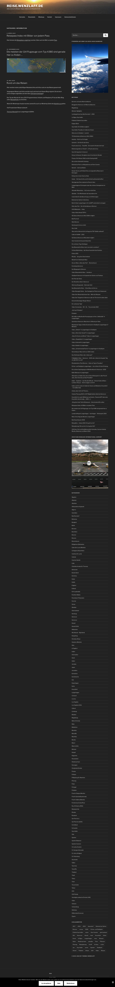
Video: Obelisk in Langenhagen (80, 345)
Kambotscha (75, 676)
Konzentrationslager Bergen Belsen (81, 300)
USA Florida (75, 894)
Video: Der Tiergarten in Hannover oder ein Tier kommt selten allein (90, 297)
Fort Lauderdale (76, 591)
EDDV (86, 929)
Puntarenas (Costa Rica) (78, 802)
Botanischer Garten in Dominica (80, 200)
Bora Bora (74, 531)
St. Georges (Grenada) (78, 850)
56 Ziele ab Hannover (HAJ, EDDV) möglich (83, 215)
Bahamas (74, 519)
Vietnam (74, 903)
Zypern (74, 916)
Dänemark (74, 569)
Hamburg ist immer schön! (79, 225)
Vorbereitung (75, 907)
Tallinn (73, 862)
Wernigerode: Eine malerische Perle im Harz (83, 182)
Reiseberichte (75, 809)
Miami (73, 743)
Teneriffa (74, 869)
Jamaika (74, 664)
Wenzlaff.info (14, 99)
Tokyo (73, 878)
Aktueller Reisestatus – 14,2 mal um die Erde (84, 190)
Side (73, 834)
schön (102, 944)
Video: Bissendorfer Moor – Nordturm (82, 272)
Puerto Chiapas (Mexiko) (78, 793)
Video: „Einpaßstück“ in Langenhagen (82, 339)
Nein (58, 983)
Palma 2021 (75, 253)
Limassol (74, 695)
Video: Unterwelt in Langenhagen (80, 342)
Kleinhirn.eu (57, 103)
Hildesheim (75, 629)
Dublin (73, 582)
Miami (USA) (75, 746)
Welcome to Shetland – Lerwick (80, 133)
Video (73, 900)
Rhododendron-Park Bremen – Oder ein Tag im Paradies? (87, 363)
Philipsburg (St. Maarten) (78, 777)
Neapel (74, 752)
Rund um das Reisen (17, 83)
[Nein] (113, 982)
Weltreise (74, 910)
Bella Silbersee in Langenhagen (80, 372)
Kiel (73, 680)
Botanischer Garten (101, 926)
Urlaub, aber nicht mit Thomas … (80, 391)
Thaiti (73, 875)
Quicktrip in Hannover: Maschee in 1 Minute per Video (86, 321)
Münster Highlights (77, 111)
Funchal (74, 601)
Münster (74, 749)
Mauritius (74, 736)
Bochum (74, 528)
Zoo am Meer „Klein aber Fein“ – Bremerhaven (84, 263)
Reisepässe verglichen (24, 40)
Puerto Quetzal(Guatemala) (79, 796)
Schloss (96, 944)
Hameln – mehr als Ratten (79, 167)
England (74, 585)
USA (73, 891)
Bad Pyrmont (75, 218)
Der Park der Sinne (77, 278)
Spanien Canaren (76, 844)
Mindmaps (41, 17)
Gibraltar (74, 607)
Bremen (74, 535)
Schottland (75, 825)
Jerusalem (74, 670)
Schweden (74, 828)
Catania (74, 557)
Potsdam (74, 313)
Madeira (74, 714)
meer (95, 938)
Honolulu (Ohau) (76, 639)
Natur (74, 941)
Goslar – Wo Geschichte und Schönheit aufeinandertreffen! (87, 179)
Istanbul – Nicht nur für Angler (80, 139)
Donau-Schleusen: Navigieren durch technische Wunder (87, 155)
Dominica (74, 576)
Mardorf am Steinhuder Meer (79, 259)
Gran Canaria (94, 932)
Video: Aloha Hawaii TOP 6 (79, 212)
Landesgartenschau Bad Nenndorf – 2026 (83, 114)
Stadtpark (99, 947)
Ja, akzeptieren (46, 983)
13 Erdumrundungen (37, 93)
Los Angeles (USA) (77, 705)
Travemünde (75, 885)
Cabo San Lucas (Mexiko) (78, 547)
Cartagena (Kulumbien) (78, 550)
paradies (90, 941)
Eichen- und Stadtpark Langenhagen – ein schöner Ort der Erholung (90, 366)
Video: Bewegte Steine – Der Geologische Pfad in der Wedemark (89, 291)
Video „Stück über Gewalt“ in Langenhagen (83, 333)
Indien (73, 651)
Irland (73, 658)
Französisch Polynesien (78, 598)
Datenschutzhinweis (70, 17)
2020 (84, 926)
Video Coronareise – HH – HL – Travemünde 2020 (85, 307)
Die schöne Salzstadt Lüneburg (80, 161)
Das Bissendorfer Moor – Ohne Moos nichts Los (84, 288)
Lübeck (74, 708)
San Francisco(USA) (77, 821)
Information (75, 654)
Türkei (73, 888)
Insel (91, 935)
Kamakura (74, 673)
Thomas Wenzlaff (12, 112)
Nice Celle (74, 228)
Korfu (73, 686)
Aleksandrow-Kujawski (78, 506)
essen (86, 932)
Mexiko (74, 740)
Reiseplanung (83, 944)
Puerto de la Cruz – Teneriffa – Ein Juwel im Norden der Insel (88, 145)
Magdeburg (75, 107)
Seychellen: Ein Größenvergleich (80, 126)
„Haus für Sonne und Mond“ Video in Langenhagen (85, 336)
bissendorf (91, 926)
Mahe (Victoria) (76, 721)
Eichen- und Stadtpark (97, 929)
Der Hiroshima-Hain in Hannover (80, 281)
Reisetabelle (31, 17)
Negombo (74, 755)
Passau (74, 771)
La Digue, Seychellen (77, 117)
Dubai (73, 579)
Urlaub (87, 950)
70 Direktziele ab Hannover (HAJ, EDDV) (82, 136)
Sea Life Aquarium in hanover (80, 152)
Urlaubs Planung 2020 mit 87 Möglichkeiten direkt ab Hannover (89, 394)
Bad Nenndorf (75, 516)
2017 (74, 926)
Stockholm (75, 859)
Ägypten (74, 497)
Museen (101, 938)
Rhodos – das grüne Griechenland (81, 256)
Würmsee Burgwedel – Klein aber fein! (82, 285)
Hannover (74, 617)
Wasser (103, 950)
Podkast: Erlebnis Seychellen (79, 120)
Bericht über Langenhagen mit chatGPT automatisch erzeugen (88, 203)
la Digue (80, 938)
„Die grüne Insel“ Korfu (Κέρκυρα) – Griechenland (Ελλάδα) (88, 402)
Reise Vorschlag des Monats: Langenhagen (83, 416)
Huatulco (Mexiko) (77, 642)
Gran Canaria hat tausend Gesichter (81, 241)
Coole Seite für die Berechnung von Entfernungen (85, 196)
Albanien (74, 500)
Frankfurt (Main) (76, 595)
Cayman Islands (76, 560)
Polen (73, 784)
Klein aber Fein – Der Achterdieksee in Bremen (84, 206)
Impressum (58, 17)
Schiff (90, 944)
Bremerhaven (75, 541)
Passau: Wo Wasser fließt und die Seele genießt (84, 158)
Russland (74, 815)
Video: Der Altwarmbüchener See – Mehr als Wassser (86, 294)
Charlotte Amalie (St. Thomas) (80, 566)
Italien (73, 661)
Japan (73, 667)
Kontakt (49, 17)
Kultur (104, 935)
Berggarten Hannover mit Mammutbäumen (83, 104)
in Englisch (74, 648)
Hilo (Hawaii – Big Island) (78, 632)
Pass (55, 40)
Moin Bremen (75, 222)
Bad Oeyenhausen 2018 (78, 420)
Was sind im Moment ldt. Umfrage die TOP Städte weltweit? (88, 231)
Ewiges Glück (75, 123)
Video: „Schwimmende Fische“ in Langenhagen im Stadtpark (88, 348)
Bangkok (74, 522)
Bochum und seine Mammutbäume (81, 101)
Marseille (74, 733)
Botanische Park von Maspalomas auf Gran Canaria (86, 164)
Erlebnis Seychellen (78, 932)
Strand (74, 950)
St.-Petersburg (76, 856)
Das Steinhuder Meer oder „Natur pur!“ (82, 355)
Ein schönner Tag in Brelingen (80, 244)
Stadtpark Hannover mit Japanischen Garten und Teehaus (87, 275)
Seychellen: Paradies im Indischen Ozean (83, 130)
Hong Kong (75, 635)
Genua (73, 604)
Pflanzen (102, 941)
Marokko (74, 730)
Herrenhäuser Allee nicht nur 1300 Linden (83, 351)
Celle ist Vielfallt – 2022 (78, 234)
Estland (74, 588)
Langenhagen (75, 692)
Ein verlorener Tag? (77, 304)
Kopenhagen (75, 683)
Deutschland (75, 572)
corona (81, 929)
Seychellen (75, 831)
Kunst (74, 938)
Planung (74, 780)
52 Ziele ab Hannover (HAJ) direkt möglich (83, 237)
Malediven (74, 727)
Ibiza (73, 645)
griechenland (103, 932)
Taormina (74, 866)
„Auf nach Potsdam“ (77, 310)
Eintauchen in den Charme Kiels (80, 176)
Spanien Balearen (76, 840)
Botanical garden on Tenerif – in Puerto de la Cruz (85, 148)
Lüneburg (74, 711)
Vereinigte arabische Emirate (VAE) (81, 897)
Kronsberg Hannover (77, 266)
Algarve (74, 509)
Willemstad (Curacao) (77, 913)
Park (96, 941)
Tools (73, 881)
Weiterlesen (71, 983)
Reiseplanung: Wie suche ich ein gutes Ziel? (83, 426)
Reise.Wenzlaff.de (25, 6)
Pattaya (74, 774)
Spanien (74, 837)
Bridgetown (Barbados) (78, 544)
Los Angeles (75, 702)
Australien (74, 513)
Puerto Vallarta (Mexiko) (78, 799)
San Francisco (75, 818)
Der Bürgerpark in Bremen (79, 269)
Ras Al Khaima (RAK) (77, 806)
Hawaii (73, 623)
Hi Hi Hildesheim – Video (78, 209)
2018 (79, 926)
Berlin (73, 525)
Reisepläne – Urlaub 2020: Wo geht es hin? (83, 423)
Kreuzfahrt (75, 689)
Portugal (74, 787)
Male (73, 724)
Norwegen (74, 765)
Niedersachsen (76, 762)
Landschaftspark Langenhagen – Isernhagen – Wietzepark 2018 (89, 413)
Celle (73, 563)
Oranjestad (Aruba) (77, 768)
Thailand (74, 872)
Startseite (22, 17)
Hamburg (74, 613)
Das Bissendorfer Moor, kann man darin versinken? (85, 247)
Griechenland (75, 610)
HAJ (74, 935)
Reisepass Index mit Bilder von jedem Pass (28, 35)
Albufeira (74, 503)
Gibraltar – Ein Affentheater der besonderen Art (84, 193)
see (74, 947)
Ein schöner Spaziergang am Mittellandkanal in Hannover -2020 (89, 369)
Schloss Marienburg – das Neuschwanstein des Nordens (87, 250)
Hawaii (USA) (75, 626)
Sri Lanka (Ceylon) (76, 847)
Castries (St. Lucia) (77, 554)
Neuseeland (75, 758)
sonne (86, 947)
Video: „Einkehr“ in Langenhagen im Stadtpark (84, 329)
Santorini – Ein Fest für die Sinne (80, 142)
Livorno (74, 699)
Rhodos (74, 812)
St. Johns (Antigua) (77, 853)
